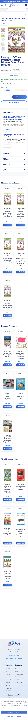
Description (8, 112)
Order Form (9, 688)
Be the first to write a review (8, 83)
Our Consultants (19, 674)
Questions (8, 674)
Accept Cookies (13, 712)
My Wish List (9, 691)
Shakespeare (19, 14)
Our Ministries (18, 682)
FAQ (7, 671)
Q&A (5, 170)
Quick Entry (9, 680)
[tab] (4, 23)
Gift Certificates (19, 677)
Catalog (17, 680)
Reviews (6, 164)
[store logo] (13, 5)
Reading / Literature (10, 14)
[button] (3, 34)
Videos (6, 159)
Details (6, 154)
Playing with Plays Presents (15, 16)
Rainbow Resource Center (14, 644)
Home (2, 14)
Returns (8, 685)
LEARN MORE (25, 1)
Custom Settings (14, 716)
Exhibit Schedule (19, 671)
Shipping (8, 682)
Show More (7, 129)
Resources (8, 677)
